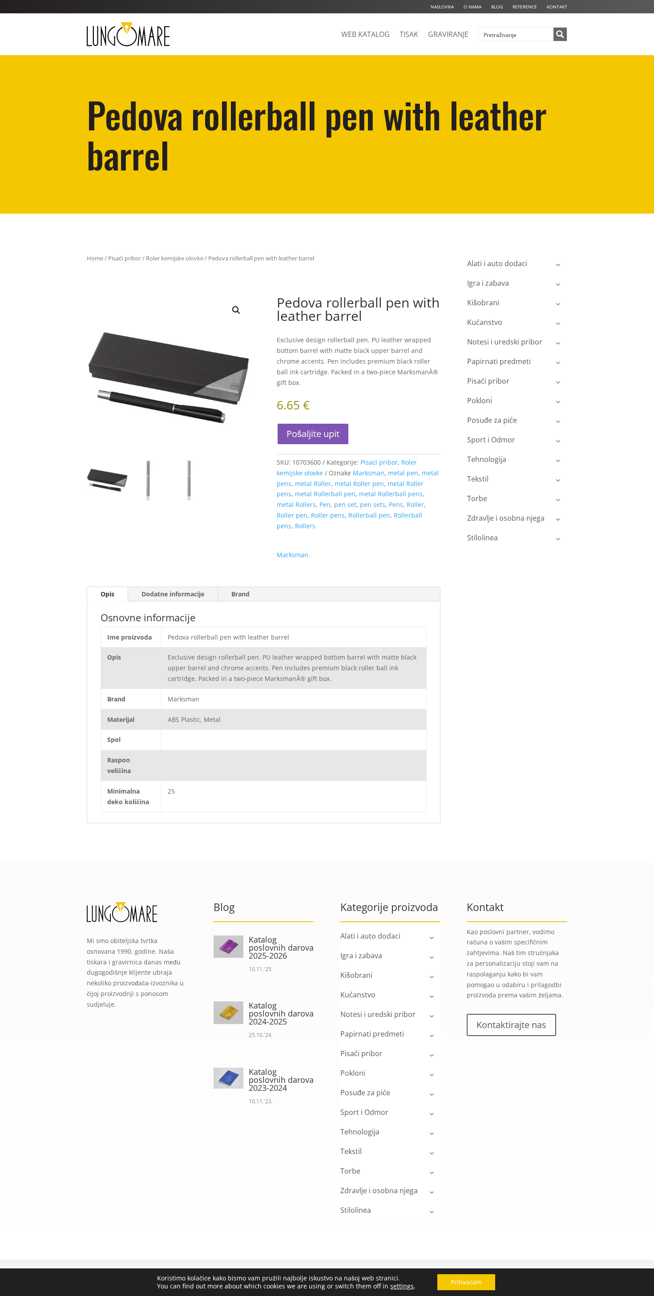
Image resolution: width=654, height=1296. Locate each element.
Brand (240, 594)
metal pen (403, 473)
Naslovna (442, 7)
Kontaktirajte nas (511, 1025)
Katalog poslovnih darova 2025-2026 (281, 947)
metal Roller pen (359, 483)
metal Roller (313, 483)
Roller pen (292, 515)
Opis (107, 594)
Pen (325, 504)
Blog (497, 7)
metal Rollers (296, 504)
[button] (236, 310)
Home (95, 258)
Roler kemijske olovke (174, 258)
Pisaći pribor (124, 258)
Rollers (305, 526)
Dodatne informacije (172, 594)
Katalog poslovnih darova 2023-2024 (281, 1079)
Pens (396, 504)
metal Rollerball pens (391, 494)
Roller (415, 504)
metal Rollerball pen (325, 494)
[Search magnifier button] (560, 34)
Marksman (368, 473)
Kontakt (557, 7)
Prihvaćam (466, 1282)
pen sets (372, 504)
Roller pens (328, 515)
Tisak (409, 34)
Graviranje (448, 34)
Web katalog (365, 34)
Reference (525, 7)
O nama (472, 7)
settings (402, 1286)
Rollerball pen (369, 515)
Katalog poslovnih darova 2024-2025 (281, 1013)
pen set (345, 504)
